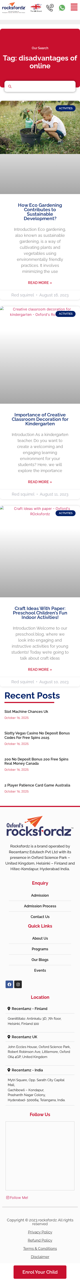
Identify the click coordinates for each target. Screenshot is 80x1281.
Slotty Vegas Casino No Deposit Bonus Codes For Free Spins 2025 (37, 735)
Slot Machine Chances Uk (26, 711)
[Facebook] (9, 984)
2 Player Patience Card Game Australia (37, 785)
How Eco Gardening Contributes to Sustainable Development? (40, 211)
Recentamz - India (27, 1070)
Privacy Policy (40, 1232)
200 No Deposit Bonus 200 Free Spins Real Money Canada (36, 761)
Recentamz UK (24, 1037)
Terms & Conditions (40, 1248)
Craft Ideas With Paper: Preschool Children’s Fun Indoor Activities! (40, 613)
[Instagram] (18, 984)
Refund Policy (40, 1240)
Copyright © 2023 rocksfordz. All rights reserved (40, 1222)
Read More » (40, 283)
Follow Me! (19, 1197)
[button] (40, 1008)
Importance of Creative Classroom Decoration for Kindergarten (40, 419)
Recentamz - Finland (29, 1009)
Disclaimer (40, 1257)
